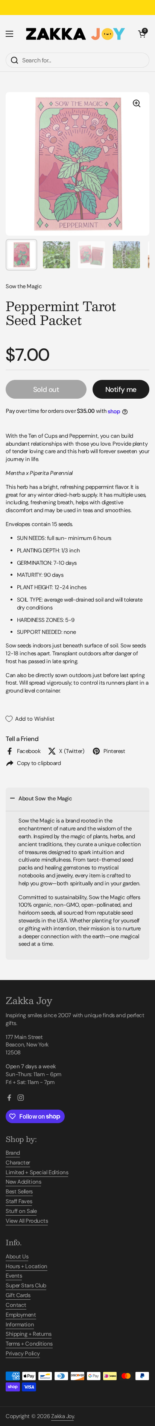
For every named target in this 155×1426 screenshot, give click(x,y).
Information (20, 1324)
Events (14, 1275)
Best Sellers (19, 1191)
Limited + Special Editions (37, 1172)
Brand (13, 1153)
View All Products (27, 1221)
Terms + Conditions (29, 1343)
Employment (21, 1315)
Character (18, 1162)
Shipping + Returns (29, 1334)
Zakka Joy (62, 1416)
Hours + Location (26, 1266)
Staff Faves (19, 1201)
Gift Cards (18, 1295)
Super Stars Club (26, 1285)
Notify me (121, 389)
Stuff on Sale (21, 1211)
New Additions (23, 1182)
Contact (16, 1305)
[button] (141, 33)
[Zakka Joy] (75, 34)
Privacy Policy (23, 1353)
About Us (17, 1256)
